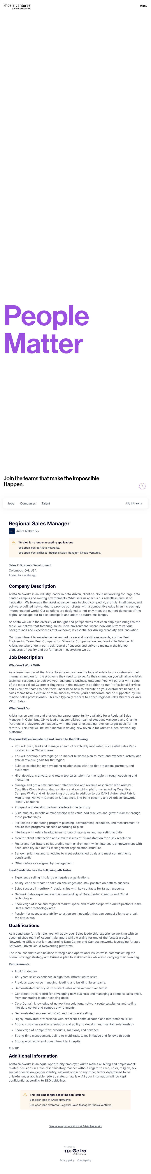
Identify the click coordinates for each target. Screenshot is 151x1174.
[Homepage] (17, 5)
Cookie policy (84, 1160)
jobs (10, 503)
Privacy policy (67, 1160)
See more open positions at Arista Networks (75, 1126)
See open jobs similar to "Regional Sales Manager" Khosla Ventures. (59, 552)
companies (28, 503)
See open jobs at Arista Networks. (39, 547)
